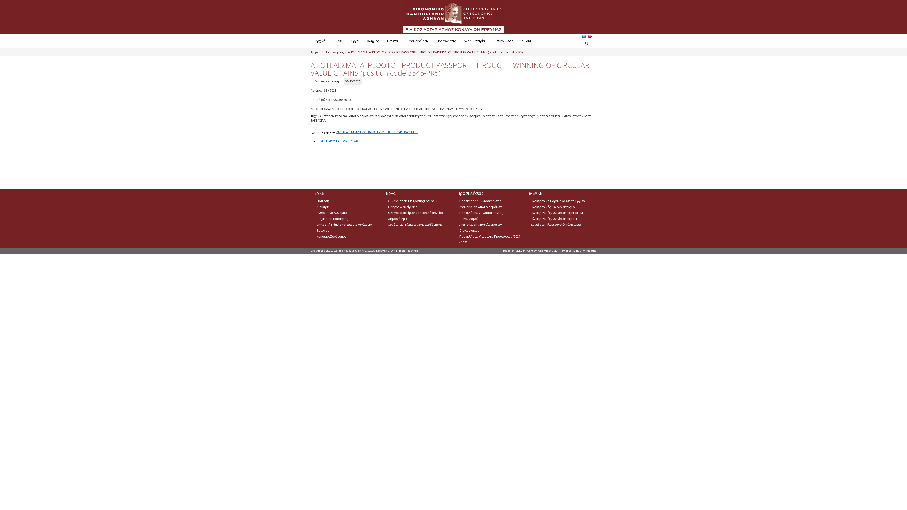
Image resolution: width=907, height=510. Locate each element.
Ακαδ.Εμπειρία (474, 41)
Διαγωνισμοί (468, 219)
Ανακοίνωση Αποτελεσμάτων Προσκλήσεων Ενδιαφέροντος (481, 210)
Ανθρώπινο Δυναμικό (332, 213)
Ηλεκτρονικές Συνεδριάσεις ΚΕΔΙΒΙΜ (557, 213)
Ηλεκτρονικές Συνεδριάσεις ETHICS (556, 219)
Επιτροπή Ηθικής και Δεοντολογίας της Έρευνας (344, 227)
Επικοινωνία (504, 41)
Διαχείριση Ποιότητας (332, 219)
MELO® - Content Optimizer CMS (536, 250)
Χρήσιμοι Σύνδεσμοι (331, 236)
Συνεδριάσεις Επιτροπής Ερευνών (412, 201)
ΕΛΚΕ (339, 41)
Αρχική (320, 41)
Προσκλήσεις (446, 41)
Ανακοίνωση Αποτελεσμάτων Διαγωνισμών (480, 227)
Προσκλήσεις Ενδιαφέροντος (480, 201)
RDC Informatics (586, 250)
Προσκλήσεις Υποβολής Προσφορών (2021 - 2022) (489, 239)
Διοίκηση (323, 207)
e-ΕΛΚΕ (527, 41)
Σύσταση (323, 201)
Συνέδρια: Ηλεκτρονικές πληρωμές (556, 224)
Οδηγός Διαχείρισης (402, 207)
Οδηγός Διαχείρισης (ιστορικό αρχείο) (415, 213)
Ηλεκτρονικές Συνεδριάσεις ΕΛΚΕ (554, 207)
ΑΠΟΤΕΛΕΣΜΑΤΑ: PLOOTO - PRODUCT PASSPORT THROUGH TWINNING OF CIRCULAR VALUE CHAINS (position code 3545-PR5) (435, 52)
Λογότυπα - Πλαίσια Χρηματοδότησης (415, 224)
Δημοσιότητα (397, 219)
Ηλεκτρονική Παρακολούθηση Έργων (558, 201)
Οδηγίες (373, 41)
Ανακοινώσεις (418, 41)
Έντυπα (392, 41)
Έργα (355, 41)
